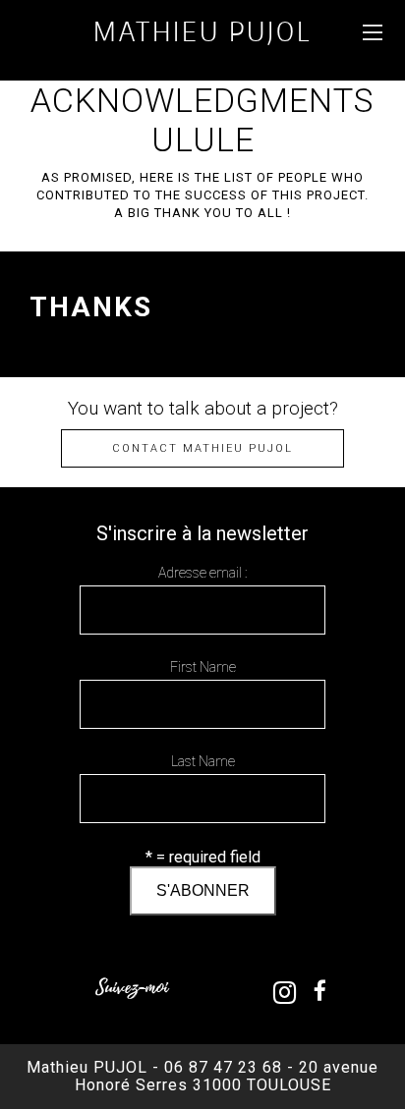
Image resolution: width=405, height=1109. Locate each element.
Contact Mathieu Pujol (202, 448)
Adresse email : (202, 573)
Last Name (203, 761)
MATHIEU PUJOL (202, 31)
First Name (203, 667)
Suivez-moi (131, 988)
